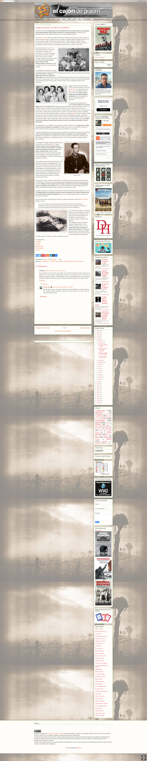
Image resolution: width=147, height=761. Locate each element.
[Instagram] (108, 171)
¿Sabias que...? (45, 261)
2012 (98, 400)
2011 (98, 402)
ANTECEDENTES (40, 19)
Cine (108, 415)
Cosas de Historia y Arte (101, 636)
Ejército (107, 423)
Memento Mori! (99, 679)
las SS (54, 144)
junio (99, 368)
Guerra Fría (98, 428)
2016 (98, 392)
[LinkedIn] (108, 176)
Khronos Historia (99, 671)
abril (99, 372)
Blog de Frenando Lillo (100, 631)
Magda (74, 113)
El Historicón (98, 646)
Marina (97, 437)
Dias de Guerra (99, 643)
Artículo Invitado (107, 414)
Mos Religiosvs (99, 684)
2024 (98, 334)
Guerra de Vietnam (106, 427)
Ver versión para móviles (63, 331)
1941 (58, 19)
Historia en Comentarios (101, 663)
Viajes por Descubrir (100, 713)
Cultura (52, 261)
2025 (98, 332)
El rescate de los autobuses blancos (105, 286)
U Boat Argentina (99, 710)
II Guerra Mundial (67, 261)
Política (75, 261)
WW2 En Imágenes (100, 715)
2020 (98, 383)
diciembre (100, 340)
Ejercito (98, 423)
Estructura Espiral (99, 653)
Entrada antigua (85, 328)
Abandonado (98, 412)
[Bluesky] (98, 180)
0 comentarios (104, 268)
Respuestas (44, 284)
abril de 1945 (48, 48)
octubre (100, 360)
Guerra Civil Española (100, 426)
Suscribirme (103, 109)
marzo (100, 375)
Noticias (105, 437)
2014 (98, 396)
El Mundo (38, 244)
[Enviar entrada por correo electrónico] (60, 259)
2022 (98, 339)
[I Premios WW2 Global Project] (103, 495)
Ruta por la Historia (100, 701)
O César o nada (99, 688)
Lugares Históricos (103, 435)
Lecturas (109, 434)
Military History (40, 246)
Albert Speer (72, 89)
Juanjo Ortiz (46, 287)
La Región (38, 241)
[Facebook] (98, 171)
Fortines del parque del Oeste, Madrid (105, 273)
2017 (98, 390)
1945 (79, 19)
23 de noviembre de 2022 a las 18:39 (62, 287)
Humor (101, 430)
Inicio (64, 328)
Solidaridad (81, 261)
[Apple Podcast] (103, 180)
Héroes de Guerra (99, 660)
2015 (98, 394)
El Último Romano (99, 650)
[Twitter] (103, 171)
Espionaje (98, 424)
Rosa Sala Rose (99, 698)
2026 (98, 330)
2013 (98, 398)
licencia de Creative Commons (55, 733)
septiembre (101, 362)
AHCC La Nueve (99, 629)
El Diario (38, 243)
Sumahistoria (98, 708)
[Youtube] (103, 176)
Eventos (107, 424)
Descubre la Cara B (100, 638)
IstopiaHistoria (98, 669)
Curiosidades (58, 261)
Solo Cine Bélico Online (101, 705)
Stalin (71, 127)
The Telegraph (39, 248)
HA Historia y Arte (99, 658)
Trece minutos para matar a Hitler (102, 357)
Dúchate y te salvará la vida (105, 261)
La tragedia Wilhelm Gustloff (103, 345)
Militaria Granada (99, 681)
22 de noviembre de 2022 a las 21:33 (55, 270)
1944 (74, 19)
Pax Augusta (98, 693)
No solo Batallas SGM (100, 686)
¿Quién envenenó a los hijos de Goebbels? (103, 349)
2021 (98, 381)
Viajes (106, 443)
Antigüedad (98, 414)
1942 (64, 19)
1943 (69, 19)
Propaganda (104, 441)
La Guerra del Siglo (100, 674)
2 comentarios (104, 281)
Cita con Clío (98, 633)
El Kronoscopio (99, 648)
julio (99, 366)
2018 (98, 388)
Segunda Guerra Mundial (101, 703)
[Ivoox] (108, 180)
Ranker (38, 250)
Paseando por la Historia (101, 691)
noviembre (101, 343)
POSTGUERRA (87, 19)
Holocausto (108, 428)
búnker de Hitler (43, 37)
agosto (100, 364)
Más (108, 268)
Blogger (79, 747)
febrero (100, 377)
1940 (53, 19)
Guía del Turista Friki (100, 655)
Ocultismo (97, 439)
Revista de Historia (99, 696)
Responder (42, 280)
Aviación (99, 415)
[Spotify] (98, 176)
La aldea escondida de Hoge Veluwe (102, 353)
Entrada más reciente (43, 328)
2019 (98, 385)
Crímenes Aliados (99, 417)
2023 (98, 337)
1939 (48, 19)
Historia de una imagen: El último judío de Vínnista (105, 315)
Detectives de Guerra (100, 641)
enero (99, 379)
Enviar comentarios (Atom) (67, 338)
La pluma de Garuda (100, 676)
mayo (99, 370)
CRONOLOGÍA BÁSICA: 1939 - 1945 (102, 19)
